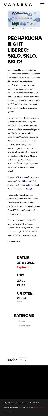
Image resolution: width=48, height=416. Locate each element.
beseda (23, 360)
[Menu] (41, 4)
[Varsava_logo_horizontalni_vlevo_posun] (20, 4)
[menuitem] (41, 4)
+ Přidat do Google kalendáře (25, 344)
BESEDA (22, 321)
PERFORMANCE (25, 326)
